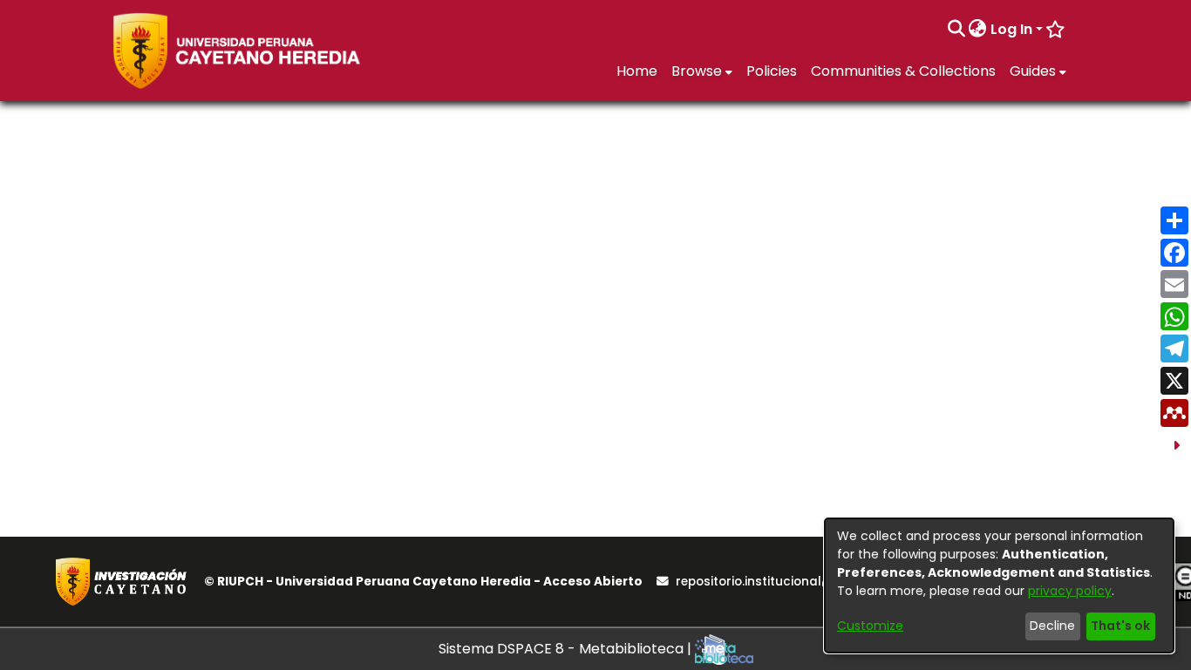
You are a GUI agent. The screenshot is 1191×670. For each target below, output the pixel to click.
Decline (1052, 625)
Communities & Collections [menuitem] (903, 71)
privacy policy (1070, 590)
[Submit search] (956, 29)
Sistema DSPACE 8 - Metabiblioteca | (567, 649)
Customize (870, 625)
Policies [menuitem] (771, 71)
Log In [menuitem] (1011, 29)
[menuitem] (978, 29)
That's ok (1120, 625)
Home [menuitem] (636, 71)
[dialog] (999, 585)
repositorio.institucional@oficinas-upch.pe (807, 581)
